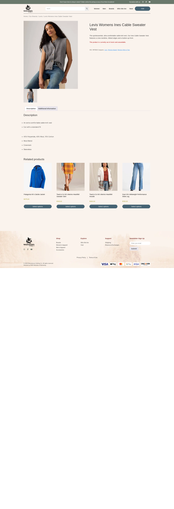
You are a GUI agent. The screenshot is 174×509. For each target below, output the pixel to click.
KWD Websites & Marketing (38, 265)
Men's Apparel (60, 247)
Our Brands (33, 16)
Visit (142, 9)
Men (104, 9)
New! (131, 9)
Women (97, 9)
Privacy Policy (81, 257)
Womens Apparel (112, 50)
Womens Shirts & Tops (124, 50)
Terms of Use (93, 257)
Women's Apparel (62, 245)
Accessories (60, 250)
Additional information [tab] (47, 109)
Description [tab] (31, 109)
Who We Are (121, 9)
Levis (40, 16)
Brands (111, 9)
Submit (134, 249)
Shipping (108, 242)
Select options (38, 206)
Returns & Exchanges (112, 245)
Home (26, 16)
